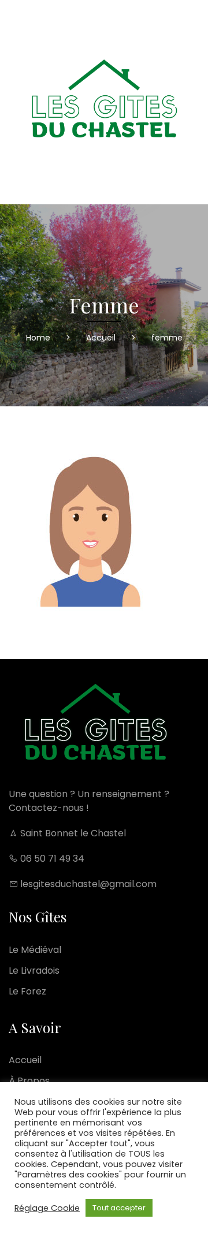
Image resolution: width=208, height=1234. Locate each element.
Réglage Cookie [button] (47, 1208)
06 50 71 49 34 (51, 858)
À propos (29, 1080)
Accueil (25, 1060)
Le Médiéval (35, 949)
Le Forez (27, 991)
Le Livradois (34, 970)
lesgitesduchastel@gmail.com (87, 884)
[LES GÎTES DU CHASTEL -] (104, 102)
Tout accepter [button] (119, 1207)
